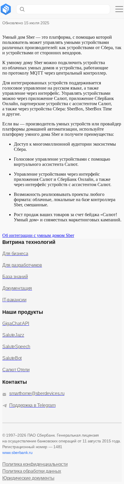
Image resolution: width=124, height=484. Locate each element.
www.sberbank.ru (17, 452)
